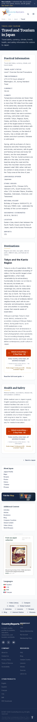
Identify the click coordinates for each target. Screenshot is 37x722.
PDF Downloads (7, 701)
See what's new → (8, 5)
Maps (5, 474)
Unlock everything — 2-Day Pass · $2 (19, 353)
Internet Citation (18, 612)
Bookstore (7, 515)
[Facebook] (3, 642)
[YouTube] (13, 642)
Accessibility (6, 667)
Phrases (6, 487)
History (6, 482)
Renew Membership (26, 631)
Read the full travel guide (13, 376)
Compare (27, 603)
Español (9, 584)
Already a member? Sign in (22, 368)
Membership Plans (26, 638)
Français (9, 592)
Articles (6, 512)
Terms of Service (7, 663)
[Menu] (33, 14)
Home (3, 19)
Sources (23, 670)
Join (21, 627)
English (4, 683)
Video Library (8, 525)
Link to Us (23, 674)
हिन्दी (7, 590)
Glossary (32, 612)
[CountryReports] (13, 11)
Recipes (6, 477)
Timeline (6, 484)
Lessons (20, 609)
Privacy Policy (6, 659)
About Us (4, 652)
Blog (5, 517)
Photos (6, 479)
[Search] (28, 14)
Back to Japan (30, 460)
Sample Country (25, 659)
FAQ (21, 652)
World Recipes (8, 528)
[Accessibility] (32, 717)
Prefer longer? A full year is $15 (15, 368)
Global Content (8, 523)
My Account (24, 634)
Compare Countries (10, 520)
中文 (7, 587)
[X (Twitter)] (8, 642)
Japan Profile (8, 472)
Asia (9, 19)
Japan (16, 19)
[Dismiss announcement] (34, 3)
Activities (6, 510)
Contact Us (5, 656)
